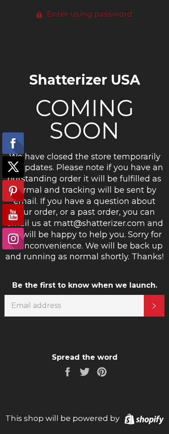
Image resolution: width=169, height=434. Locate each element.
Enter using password (88, 13)
